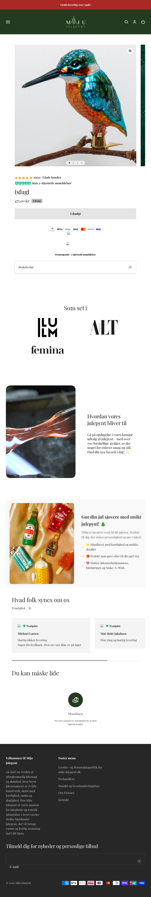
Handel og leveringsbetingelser (79, 786)
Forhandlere (66, 779)
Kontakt (63, 800)
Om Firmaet (66, 793)
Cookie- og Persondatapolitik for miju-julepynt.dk (80, 769)
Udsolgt (75, 214)
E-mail (14, 867)
